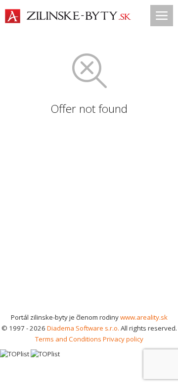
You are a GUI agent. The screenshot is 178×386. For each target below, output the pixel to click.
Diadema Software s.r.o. (83, 328)
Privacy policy (123, 339)
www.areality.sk (144, 317)
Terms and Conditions (68, 339)
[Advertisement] (89, 218)
